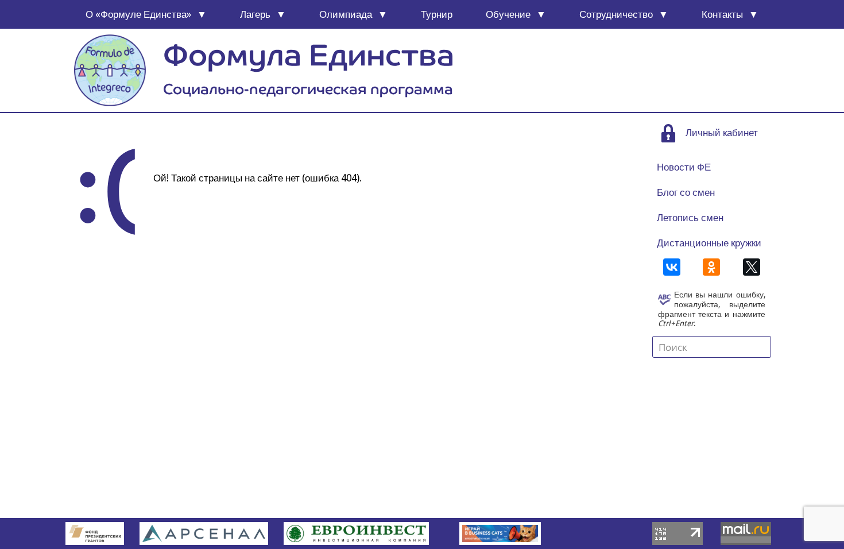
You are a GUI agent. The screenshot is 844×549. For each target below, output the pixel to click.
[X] (751, 267)
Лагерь (255, 14)
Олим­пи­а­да (345, 14)
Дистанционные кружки (709, 243)
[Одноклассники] (711, 267)
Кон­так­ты (722, 14)
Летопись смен (690, 217)
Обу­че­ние (508, 14)
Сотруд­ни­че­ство (616, 14)
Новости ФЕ (684, 167)
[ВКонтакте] (671, 267)
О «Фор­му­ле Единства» (138, 14)
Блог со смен (686, 192)
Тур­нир (436, 14)
